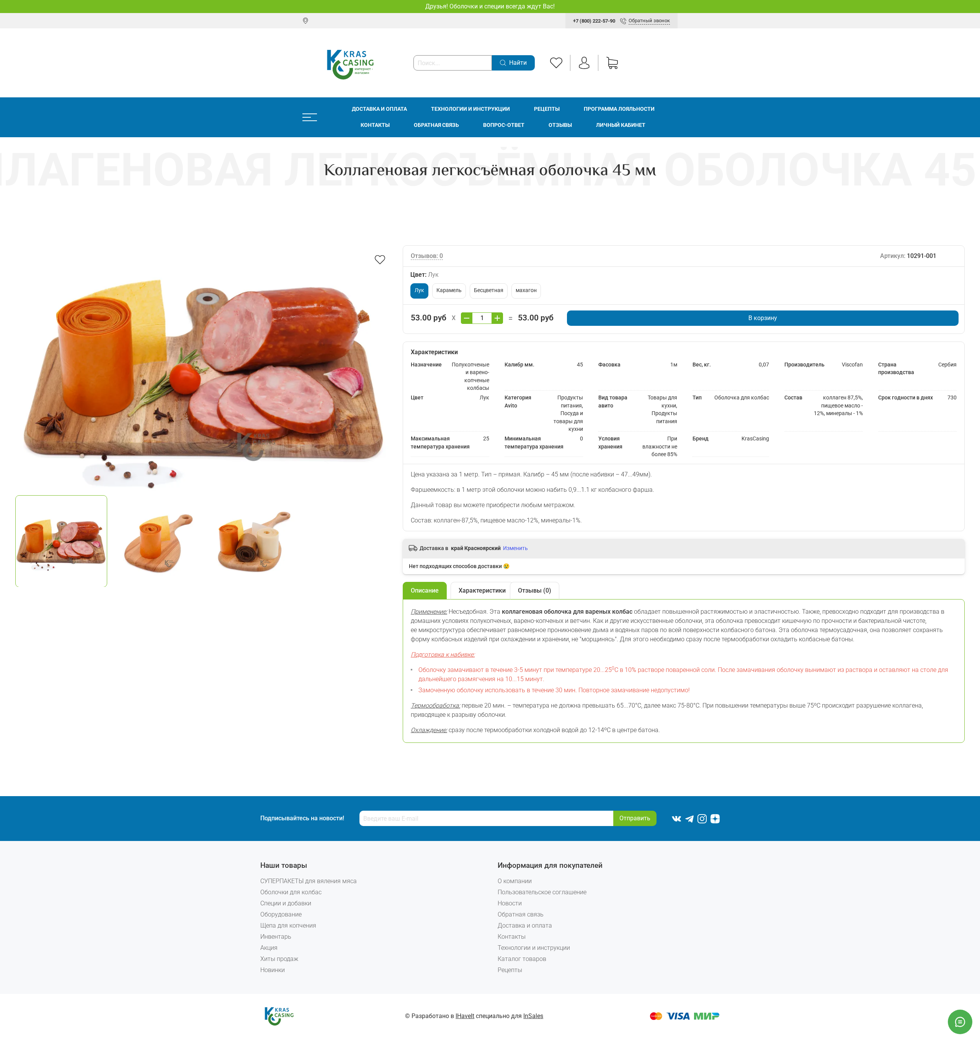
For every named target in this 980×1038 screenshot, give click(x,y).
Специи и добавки (285, 903)
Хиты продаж (279, 958)
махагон (526, 290)
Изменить (515, 548)
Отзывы (560, 125)
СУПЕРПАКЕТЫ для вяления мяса (308, 881)
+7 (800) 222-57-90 (594, 21)
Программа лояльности (619, 109)
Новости (510, 903)
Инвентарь (275, 936)
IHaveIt (465, 1016)
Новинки (272, 970)
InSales (533, 1016)
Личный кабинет (620, 125)
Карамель (449, 290)
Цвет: (424, 274)
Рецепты (547, 109)
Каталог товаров (522, 958)
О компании (515, 881)
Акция (269, 947)
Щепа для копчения (288, 925)
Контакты (375, 125)
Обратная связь (436, 125)
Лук (419, 290)
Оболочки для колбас (291, 892)
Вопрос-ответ (503, 125)
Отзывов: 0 (427, 256)
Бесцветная (488, 290)
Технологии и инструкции (470, 109)
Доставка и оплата (379, 109)
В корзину (762, 318)
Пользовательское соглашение (542, 892)
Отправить (634, 818)
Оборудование (281, 914)
